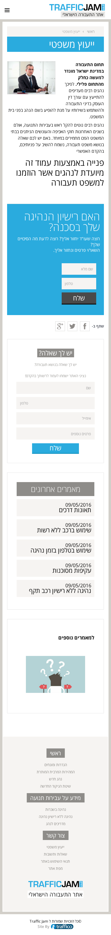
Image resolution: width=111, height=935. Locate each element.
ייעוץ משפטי (55, 847)
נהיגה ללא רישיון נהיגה (55, 816)
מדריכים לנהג (55, 823)
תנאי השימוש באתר (55, 861)
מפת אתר (55, 868)
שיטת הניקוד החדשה (55, 786)
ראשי (91, 31)
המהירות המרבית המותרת (56, 772)
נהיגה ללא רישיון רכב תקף (60, 590)
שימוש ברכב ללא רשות (64, 530)
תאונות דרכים (75, 510)
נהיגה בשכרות (55, 809)
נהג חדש (55, 779)
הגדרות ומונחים (55, 764)
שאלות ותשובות (55, 854)
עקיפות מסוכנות (71, 570)
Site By (43, 926)
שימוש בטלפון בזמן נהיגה (61, 550)
